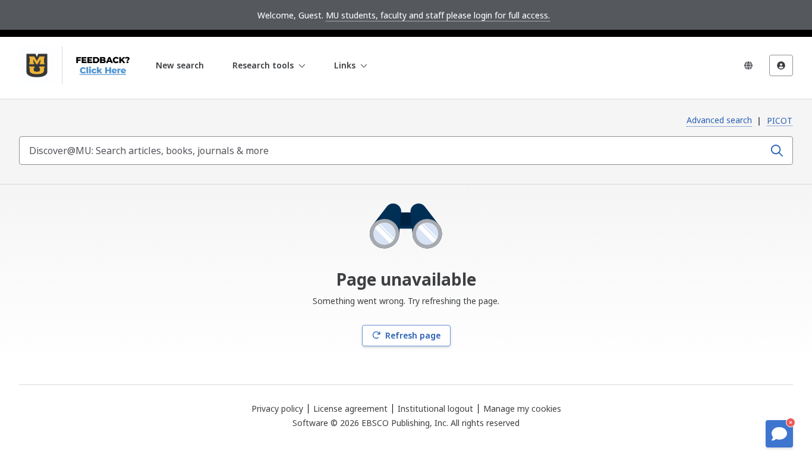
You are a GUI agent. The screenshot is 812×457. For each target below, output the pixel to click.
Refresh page (412, 335)
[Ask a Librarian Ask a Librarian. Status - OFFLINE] (779, 433)
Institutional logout (435, 408)
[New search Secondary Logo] (99, 65)
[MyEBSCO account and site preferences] (781, 65)
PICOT (779, 120)
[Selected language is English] (748, 65)
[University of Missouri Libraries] (37, 65)
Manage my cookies (522, 409)
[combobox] (392, 150)
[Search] (777, 150)
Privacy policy (277, 408)
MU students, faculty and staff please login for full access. (438, 15)
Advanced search (719, 120)
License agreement (350, 408)
